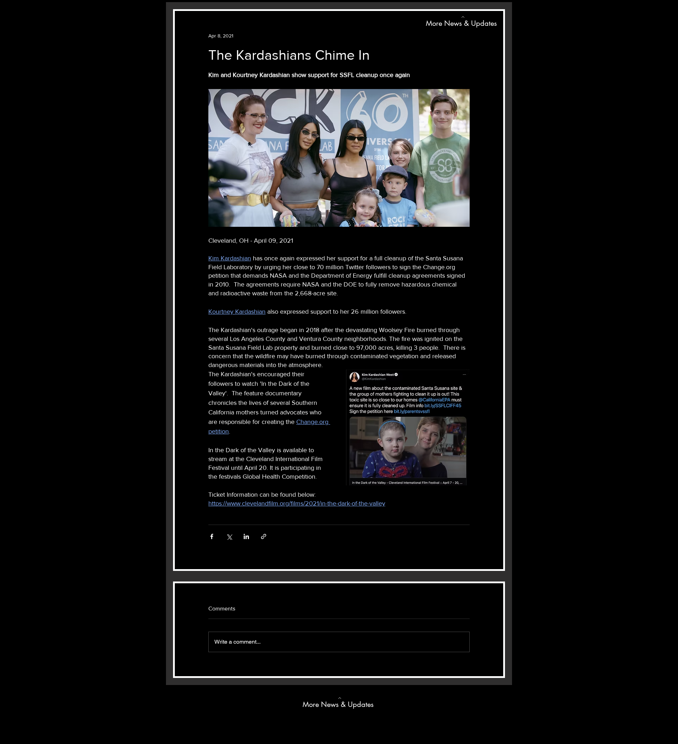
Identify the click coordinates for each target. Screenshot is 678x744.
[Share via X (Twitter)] (229, 536)
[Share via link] (263, 536)
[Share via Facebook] (211, 536)
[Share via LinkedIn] (246, 536)
